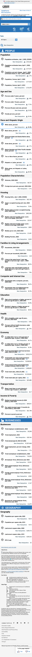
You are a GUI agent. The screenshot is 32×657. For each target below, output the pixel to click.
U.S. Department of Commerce (9, 639)
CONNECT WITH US (7, 623)
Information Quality (6, 625)
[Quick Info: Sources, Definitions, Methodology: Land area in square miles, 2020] (2, 528)
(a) (20, 130)
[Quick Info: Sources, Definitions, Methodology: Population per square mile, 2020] (2, 516)
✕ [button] (30, 648)
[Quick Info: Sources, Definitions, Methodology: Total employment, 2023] (2, 434)
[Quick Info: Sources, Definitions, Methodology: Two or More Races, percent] (2, 156)
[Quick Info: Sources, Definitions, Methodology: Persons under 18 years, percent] (2, 101)
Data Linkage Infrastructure (8, 627)
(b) (24, 162)
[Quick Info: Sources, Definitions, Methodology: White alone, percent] (2, 124)
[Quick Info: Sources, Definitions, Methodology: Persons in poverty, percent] (2, 413)
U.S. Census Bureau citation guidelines (14, 571)
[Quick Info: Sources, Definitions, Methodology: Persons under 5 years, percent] (2, 95)
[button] (14, 29)
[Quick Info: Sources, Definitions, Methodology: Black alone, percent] (2, 130)
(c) (19, 352)
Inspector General (6, 635)
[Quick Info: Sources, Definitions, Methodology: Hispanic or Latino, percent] (2, 162)
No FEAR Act (5, 637)
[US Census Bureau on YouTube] (25, 623)
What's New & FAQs (25, 10)
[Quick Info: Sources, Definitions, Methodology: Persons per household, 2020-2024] (2, 253)
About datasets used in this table (8, 547)
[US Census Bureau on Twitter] (17, 623)
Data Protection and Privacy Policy (10, 629)
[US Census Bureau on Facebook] (14, 623)
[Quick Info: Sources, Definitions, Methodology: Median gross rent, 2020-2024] (2, 230)
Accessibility (5, 631)
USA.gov (4, 641)
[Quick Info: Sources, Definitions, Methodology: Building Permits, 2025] (2, 236)
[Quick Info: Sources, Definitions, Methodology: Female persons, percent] (2, 113)
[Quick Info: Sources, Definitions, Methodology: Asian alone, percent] (2, 143)
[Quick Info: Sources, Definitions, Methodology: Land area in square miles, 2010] (2, 533)
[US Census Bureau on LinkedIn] (21, 623)
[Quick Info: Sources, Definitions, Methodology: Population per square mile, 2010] (2, 522)
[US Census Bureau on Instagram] (28, 623)
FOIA (3, 633)
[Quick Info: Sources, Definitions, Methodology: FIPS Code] (2, 539)
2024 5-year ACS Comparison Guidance (17, 569)
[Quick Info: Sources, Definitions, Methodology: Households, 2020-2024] (2, 247)
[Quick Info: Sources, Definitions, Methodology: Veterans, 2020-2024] (2, 179)
